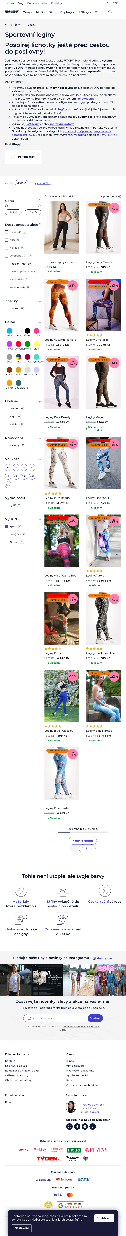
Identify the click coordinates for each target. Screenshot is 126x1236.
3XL (24, 476)
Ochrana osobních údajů (82, 1085)
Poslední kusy (20, 263)
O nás (10, 3)
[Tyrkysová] (37, 356)
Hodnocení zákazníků (80, 1070)
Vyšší (15, 505)
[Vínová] (28, 356)
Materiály (20, 902)
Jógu (15, 416)
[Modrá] (9, 330)
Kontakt (10, 1061)
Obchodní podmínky (18, 1080)
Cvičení (16, 408)
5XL (8, 484)
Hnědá (9, 374)
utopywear (69, 1126)
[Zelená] (28, 343)
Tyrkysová (37, 361)
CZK (115, 3)
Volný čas (17, 534)
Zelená (28, 348)
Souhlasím (104, 1218)
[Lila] (37, 369)
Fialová (9, 348)
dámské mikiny (22, 134)
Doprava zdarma (59, 929)
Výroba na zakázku (78, 1075)
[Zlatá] (18, 369)
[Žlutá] (37, 343)
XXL (16, 476)
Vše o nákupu (75, 1065)
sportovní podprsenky (78, 131)
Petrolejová (19, 387)
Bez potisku (18, 279)
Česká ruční (98, 902)
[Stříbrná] (28, 369)
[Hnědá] (9, 369)
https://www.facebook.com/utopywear (77, 1126)
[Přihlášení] (108, 3)
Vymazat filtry (43, 183)
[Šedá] (9, 356)
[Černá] (28, 330)
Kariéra (70, 1080)
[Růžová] (37, 330)
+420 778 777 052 (110, 12)
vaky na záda (102, 131)
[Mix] (18, 356)
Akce (14, 239)
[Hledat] (103, 12)
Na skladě (18, 232)
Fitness (16, 542)
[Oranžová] (9, 382)
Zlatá (18, 374)
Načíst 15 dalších (83, 840)
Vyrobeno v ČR (20, 255)
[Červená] (18, 343)
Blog (20, 3)
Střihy (52, 902)
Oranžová (10, 387)
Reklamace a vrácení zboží (22, 1070)
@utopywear (92, 1126)
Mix (19, 361)
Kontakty (56, 3)
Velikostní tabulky (17, 1075)
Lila (37, 374)
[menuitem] (27, 12)
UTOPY (16, 308)
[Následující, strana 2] (83, 848)
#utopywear (105, 958)
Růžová (37, 335)
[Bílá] (18, 330)
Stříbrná (28, 374)
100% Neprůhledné (23, 271)
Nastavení (22, 1228)
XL (8, 476)
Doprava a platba (37, 3)
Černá (27, 335)
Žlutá (37, 348)
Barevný (17, 445)
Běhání (16, 424)
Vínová (28, 361)
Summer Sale (19, 287)
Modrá (9, 335)
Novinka (16, 247)
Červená (19, 348)
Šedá (9, 361)
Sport (20, 182)
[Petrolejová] (18, 382)
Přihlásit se (95, 1018)
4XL (32, 476)
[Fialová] (9, 343)
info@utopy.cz (90, 1112)
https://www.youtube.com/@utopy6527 (85, 1126)
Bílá (19, 335)
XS (8, 467)
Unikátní (12, 929)
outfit (111, 134)
